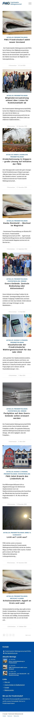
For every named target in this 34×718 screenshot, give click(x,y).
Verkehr (23, 281)
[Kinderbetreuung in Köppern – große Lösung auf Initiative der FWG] (17, 140)
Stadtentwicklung (14, 281)
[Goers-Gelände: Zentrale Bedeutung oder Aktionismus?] (17, 264)
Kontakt (6, 687)
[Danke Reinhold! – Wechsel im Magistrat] (17, 206)
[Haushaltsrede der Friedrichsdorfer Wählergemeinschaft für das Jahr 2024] (17, 325)
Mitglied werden (9, 690)
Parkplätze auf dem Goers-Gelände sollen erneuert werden (17, 415)
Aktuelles (10, 37)
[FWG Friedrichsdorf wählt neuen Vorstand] (17, 23)
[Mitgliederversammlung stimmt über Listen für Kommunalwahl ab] (17, 81)
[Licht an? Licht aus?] (17, 518)
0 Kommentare (13, 65)
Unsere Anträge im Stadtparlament (14, 685)
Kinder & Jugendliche (21, 154)
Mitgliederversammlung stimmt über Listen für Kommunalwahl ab (17, 100)
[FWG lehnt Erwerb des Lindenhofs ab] (17, 457)
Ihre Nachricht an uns (11, 653)
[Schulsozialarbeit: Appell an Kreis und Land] (17, 581)
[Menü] (29, 3)
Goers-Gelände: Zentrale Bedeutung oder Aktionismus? (17, 286)
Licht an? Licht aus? (17, 537)
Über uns (7, 682)
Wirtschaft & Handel (17, 598)
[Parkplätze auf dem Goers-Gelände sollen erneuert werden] (17, 394)
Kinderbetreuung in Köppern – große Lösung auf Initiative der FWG (17, 161)
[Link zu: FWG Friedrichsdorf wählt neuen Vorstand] (5, 667)
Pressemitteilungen (20, 37)
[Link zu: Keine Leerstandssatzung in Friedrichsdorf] (5, 661)
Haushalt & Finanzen (20, 340)
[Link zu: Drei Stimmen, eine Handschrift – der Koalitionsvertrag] (5, 673)
